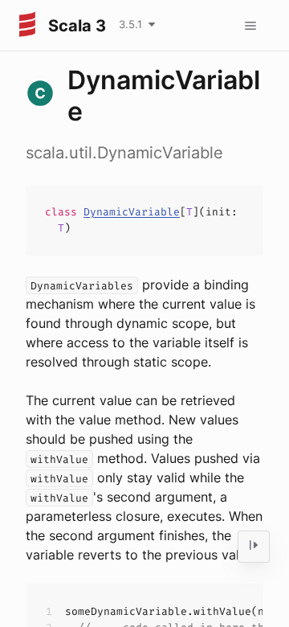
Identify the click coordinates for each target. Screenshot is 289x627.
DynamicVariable (131, 212)
